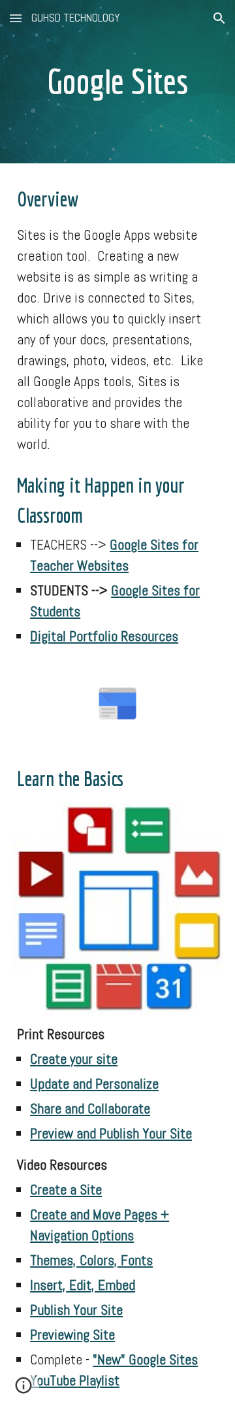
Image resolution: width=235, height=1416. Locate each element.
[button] (15, 18)
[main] (117, 81)
